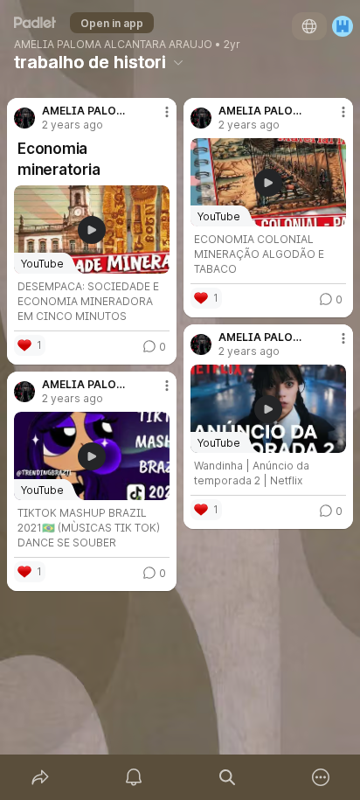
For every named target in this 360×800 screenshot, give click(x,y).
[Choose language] (309, 26)
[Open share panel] (39, 777)
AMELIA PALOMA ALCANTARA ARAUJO (113, 44)
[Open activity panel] (133, 777)
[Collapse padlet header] (178, 62)
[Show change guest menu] (342, 26)
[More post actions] (156, 119)
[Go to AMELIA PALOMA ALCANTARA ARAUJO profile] (24, 118)
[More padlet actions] (320, 777)
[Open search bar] (226, 777)
